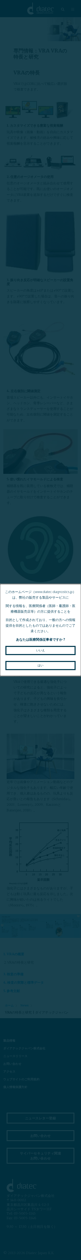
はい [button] (40, 665)
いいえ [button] (40, 650)
